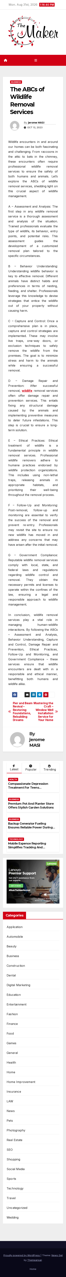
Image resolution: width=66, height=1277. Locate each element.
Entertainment (17, 1004)
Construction (16, 965)
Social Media (16, 1169)
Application (15, 927)
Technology (16, 839)
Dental (11, 975)
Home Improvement (21, 1082)
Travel (11, 1198)
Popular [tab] (31, 769)
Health (13, 779)
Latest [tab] (14, 769)
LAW (10, 1101)
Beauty (11, 946)
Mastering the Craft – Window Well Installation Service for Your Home (43, 712)
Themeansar (34, 1260)
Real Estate (14, 1140)
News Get (57, 1255)
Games (11, 1043)
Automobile (15, 936)
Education (14, 995)
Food (10, 1033)
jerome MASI (36, 122)
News (11, 1111)
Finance (12, 1024)
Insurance (14, 1091)
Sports (11, 1179)
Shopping (13, 1159)
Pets (10, 1120)
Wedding (13, 1217)
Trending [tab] (49, 769)
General (12, 1053)
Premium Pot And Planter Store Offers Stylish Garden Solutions (31, 805)
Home (11, 1072)
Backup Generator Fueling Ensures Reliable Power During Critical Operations (30, 827)
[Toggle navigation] (35, 60)
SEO (10, 1149)
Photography (16, 1130)
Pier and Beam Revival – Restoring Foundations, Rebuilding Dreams (22, 712)
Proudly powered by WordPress (22, 1255)
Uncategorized (17, 1208)
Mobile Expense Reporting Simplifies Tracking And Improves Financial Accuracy (28, 847)
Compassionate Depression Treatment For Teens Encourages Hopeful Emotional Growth (30, 789)
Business (16, 82)
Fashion (12, 1014)
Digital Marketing (18, 985)
